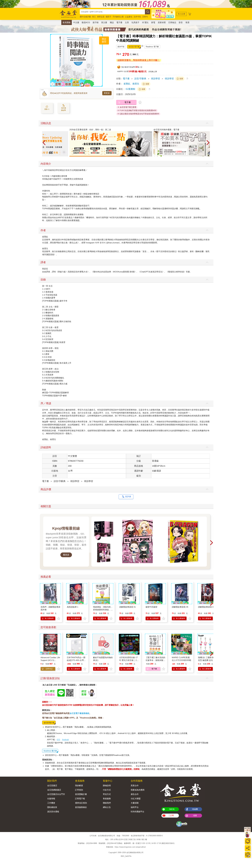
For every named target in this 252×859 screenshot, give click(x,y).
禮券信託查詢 (81, 803)
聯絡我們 (107, 803)
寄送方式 (107, 794)
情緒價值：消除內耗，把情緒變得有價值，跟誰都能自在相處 (103, 610)
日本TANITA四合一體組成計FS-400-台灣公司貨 (76, 660)
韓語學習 (155, 78)
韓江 (94, 17)
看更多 (107, 93)
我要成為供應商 (138, 790)
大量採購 (135, 803)
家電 (153, 22)
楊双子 (108, 17)
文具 (127, 22)
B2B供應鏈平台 (137, 811)
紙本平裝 (121, 47)
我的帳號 (79, 785)
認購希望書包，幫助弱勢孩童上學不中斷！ (138, 60)
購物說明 (107, 785)
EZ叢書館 (131, 89)
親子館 (96, 22)
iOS (58, 739)
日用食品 (172, 22)
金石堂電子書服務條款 (79, 713)
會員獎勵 (66, 22)
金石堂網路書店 (54, 790)
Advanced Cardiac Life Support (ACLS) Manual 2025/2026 (50, 660)
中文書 (76, 22)
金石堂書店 (52, 785)
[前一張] (52, 60)
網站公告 (107, 807)
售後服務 (107, 798)
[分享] (248, 848)
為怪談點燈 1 (72, 607)
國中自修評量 (85, 17)
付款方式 (107, 790)
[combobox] (112, 11)
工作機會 (51, 803)
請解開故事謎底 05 (180, 607)
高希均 (145, 17)
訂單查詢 (79, 790)
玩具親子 (135, 22)
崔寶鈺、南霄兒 (131, 84)
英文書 (104, 22)
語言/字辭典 (140, 78)
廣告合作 (135, 794)
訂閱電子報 (80, 798)
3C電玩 (145, 22)
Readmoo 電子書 (152, 47)
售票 (187, 22)
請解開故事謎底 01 (127, 607)
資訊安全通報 (53, 811)
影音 (181, 22)
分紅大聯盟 (136, 798)
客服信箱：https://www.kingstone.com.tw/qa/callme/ (126, 847)
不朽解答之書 (118, 17)
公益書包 (128, 17)
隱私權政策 (52, 807)
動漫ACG (86, 22)
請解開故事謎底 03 (206, 607)
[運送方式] (248, 855)
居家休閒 (162, 22)
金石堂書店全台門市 (56, 794)
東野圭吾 (100, 17)
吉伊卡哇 (137, 17)
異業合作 (135, 785)
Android (65, 739)
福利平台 (135, 807)
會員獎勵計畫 (81, 794)
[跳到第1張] (206, 155)
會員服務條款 (81, 807)
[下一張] (101, 60)
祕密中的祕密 (151, 607)
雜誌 (112, 22)
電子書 (119, 22)
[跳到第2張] (208, 155)
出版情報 (51, 798)
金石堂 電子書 (134, 47)
